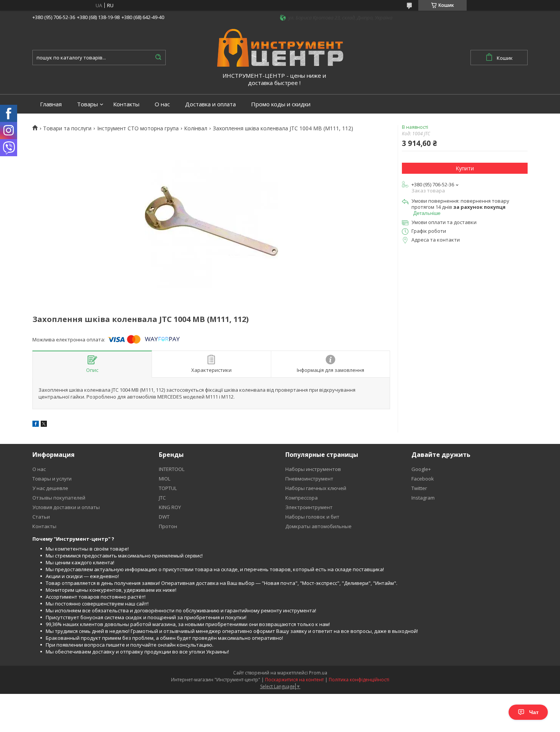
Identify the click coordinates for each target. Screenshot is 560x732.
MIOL (164, 478)
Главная (51, 104)
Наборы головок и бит (312, 516)
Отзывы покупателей (58, 497)
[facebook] (35, 424)
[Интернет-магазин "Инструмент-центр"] (280, 47)
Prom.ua (318, 673)
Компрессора (301, 497)
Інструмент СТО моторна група (138, 128)
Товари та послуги (67, 128)
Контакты (126, 104)
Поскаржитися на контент (294, 679)
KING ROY (170, 507)
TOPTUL (168, 488)
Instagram (423, 497)
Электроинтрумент (309, 507)
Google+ (421, 469)
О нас (162, 104)
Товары (87, 104)
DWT (164, 516)
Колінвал (195, 128)
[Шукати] (158, 57)
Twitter (419, 488)
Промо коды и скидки (280, 104)
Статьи (41, 516)
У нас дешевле (50, 488)
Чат (534, 712)
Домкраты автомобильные (318, 526)
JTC (162, 497)
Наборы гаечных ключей (315, 488)
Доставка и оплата (210, 104)
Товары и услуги (52, 478)
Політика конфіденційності (359, 679)
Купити (465, 168)
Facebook (422, 478)
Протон (168, 526)
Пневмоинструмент (309, 478)
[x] (44, 424)
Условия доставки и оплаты (66, 507)
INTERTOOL (171, 469)
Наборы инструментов (313, 469)
